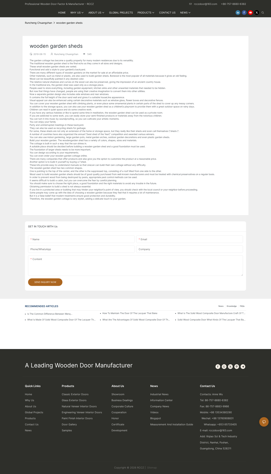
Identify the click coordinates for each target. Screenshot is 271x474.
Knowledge (232, 306)
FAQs (242, 306)
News (220, 306)
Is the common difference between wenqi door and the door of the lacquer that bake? (50, 313)
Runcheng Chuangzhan (38, 22)
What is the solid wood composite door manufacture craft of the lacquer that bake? (212, 313)
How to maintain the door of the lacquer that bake (129, 313)
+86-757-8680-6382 (233, 3)
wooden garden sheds (69, 22)
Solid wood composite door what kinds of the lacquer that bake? (212, 319)
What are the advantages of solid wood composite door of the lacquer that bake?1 (136, 319)
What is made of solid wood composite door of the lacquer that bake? (61, 319)
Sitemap (151, 467)
